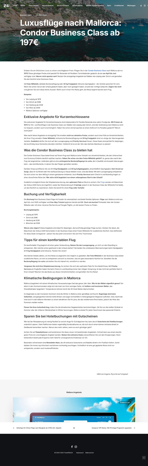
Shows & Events (63, 5)
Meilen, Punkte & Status (95, 5)
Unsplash (124, 374)
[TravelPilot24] (7, 5)
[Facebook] (72, 447)
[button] (141, 5)
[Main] (74, 428)
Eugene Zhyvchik (110, 374)
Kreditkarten (119, 5)
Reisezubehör (77, 5)
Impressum (80, 453)
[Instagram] (76, 447)
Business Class (25, 15)
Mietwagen (131, 5)
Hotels (22, 5)
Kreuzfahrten (34, 5)
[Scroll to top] (144, 457)
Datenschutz (89, 453)
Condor (91, 71)
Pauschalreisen (48, 5)
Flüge (15, 5)
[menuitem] (15, 5)
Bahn (109, 5)
